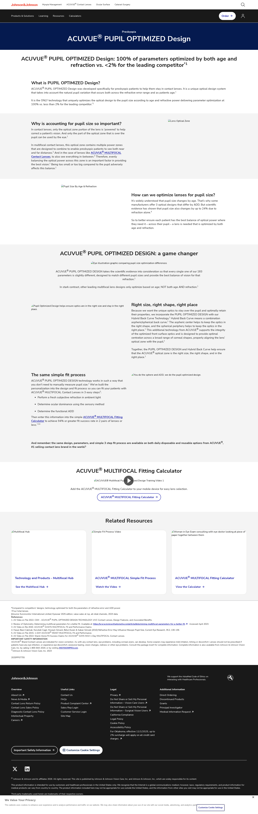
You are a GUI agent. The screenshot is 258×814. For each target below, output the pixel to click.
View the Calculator (188, 587)
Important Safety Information (32, 750)
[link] (129, 497)
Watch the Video (106, 587)
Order (225, 16)
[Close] (253, 797)
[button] (243, 5)
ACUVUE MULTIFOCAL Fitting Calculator (127, 497)
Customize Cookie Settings (83, 750)
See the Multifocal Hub (30, 587)
